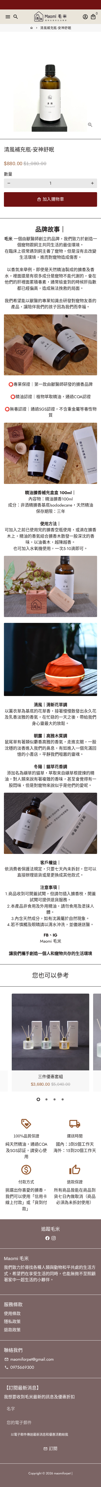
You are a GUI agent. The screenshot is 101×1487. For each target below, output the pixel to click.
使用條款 (12, 1313)
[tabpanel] (50, 1043)
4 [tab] (63, 1099)
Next (92, 1042)
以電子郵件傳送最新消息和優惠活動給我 (39, 1434)
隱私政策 (12, 1321)
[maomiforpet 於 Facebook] (47, 1238)
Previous (8, 1042)
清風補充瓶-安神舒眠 (55, 28)
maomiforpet (62, 1473)
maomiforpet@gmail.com (29, 1359)
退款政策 (12, 1330)
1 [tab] (38, 1099)
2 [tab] (46, 1099)
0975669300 (19, 1367)
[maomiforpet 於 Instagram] (53, 1238)
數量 (8, 174)
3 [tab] (54, 1099)
